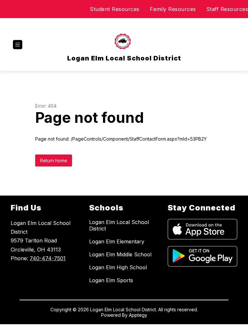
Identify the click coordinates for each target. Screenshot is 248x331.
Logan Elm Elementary (116, 241)
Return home (53, 160)
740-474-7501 (48, 258)
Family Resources (173, 9)
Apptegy (138, 315)
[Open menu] (17, 44)
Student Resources (115, 9)
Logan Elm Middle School (120, 254)
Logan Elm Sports (111, 280)
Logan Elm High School (118, 267)
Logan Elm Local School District (119, 225)
